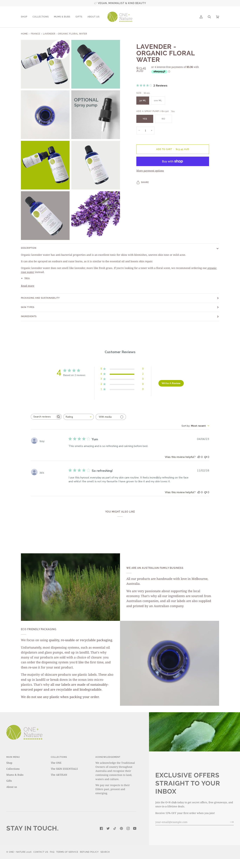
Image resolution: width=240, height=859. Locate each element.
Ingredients (29, 316)
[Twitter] (108, 828)
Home (24, 34)
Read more (27, 285)
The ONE (56, 762)
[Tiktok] (114, 828)
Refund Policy (89, 852)
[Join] (229, 822)
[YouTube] (134, 828)
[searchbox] (43, 416)
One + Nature (17, 852)
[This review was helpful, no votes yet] (199, 457)
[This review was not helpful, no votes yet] (205, 457)
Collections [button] (59, 757)
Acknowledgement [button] (107, 757)
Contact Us (40, 852)
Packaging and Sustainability (40, 298)
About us (11, 787)
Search (105, 852)
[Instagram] (128, 828)
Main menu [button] (13, 757)
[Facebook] (101, 828)
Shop (9, 762)
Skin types (27, 307)
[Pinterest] (121, 828)
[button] (25, 16)
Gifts (9, 780)
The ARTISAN (59, 774)
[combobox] (78, 417)
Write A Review (171, 383)
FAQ (52, 852)
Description (28, 248)
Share (145, 182)
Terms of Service (67, 852)
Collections (13, 768)
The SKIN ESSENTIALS (64, 768)
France (35, 34)
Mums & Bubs (15, 774)
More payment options (150, 170)
